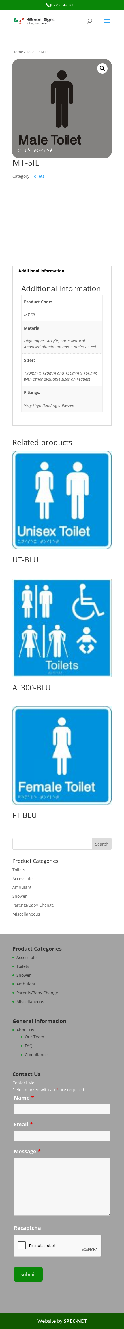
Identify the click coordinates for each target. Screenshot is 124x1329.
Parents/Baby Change (33, 905)
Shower (19, 896)
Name (24, 1097)
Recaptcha (27, 1227)
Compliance (36, 1054)
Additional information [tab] (41, 270)
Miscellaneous (26, 914)
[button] (102, 68)
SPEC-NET (75, 1320)
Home (17, 51)
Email (23, 1124)
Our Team (34, 1036)
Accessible (22, 878)
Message (27, 1151)
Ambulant (21, 887)
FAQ (29, 1045)
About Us (25, 1030)
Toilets (31, 51)
